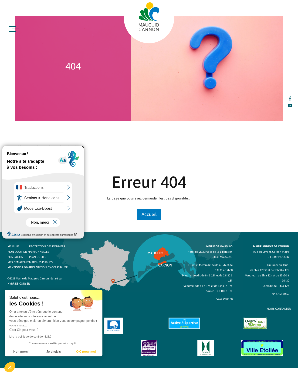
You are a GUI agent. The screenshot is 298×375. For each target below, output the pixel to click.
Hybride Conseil (18, 283)
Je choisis (53, 351)
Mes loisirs (15, 257)
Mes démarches (18, 262)
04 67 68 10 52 (280, 293)
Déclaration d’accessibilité (48, 267)
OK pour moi (86, 351)
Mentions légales (20, 267)
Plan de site (37, 257)
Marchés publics (41, 262)
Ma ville (13, 246)
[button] (9, 367)
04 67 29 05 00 (224, 299)
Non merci (20, 351)
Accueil (149, 214)
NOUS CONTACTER (279, 308)
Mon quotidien (18, 251)
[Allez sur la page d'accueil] (149, 16)
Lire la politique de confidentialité (30, 336)
